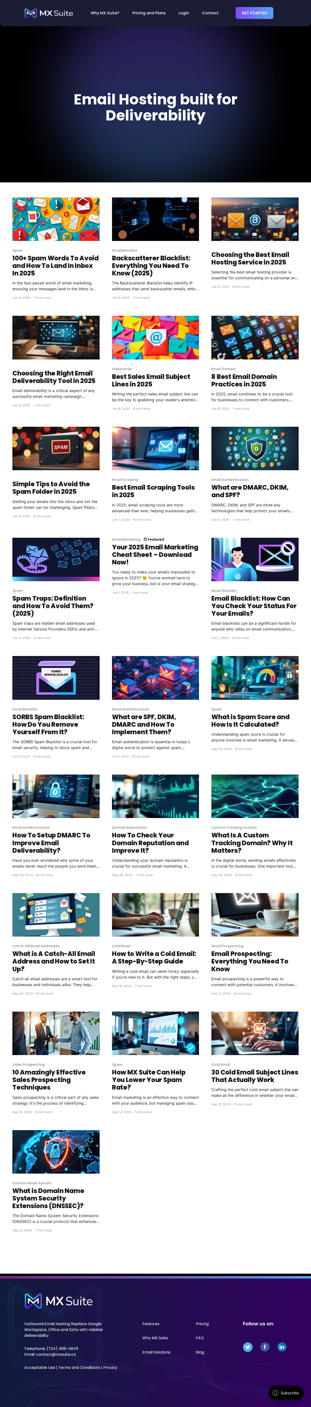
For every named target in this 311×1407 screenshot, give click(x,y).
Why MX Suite (155, 1338)
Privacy (110, 1367)
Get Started (254, 13)
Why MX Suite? (105, 13)
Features (150, 1324)
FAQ (200, 1338)
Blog (200, 1352)
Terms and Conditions (79, 1367)
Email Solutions (156, 1352)
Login (184, 13)
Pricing (202, 1324)
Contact (210, 13)
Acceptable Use (39, 1367)
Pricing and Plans (149, 13)
